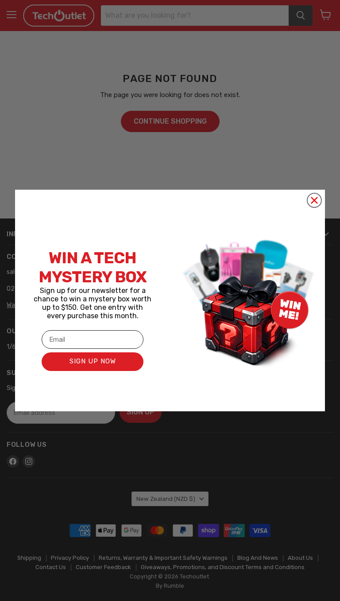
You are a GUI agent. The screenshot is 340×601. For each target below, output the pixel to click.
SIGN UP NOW (93, 361)
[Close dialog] (314, 200)
